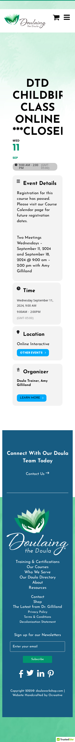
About (37, 583)
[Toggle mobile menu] (67, 17)
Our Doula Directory (38, 577)
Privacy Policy (37, 612)
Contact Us (35, 474)
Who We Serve (37, 572)
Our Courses (38, 567)
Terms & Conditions (37, 617)
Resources (37, 588)
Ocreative (55, 695)
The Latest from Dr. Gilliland (37, 607)
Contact (37, 597)
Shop (37, 602)
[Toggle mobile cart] (56, 17)
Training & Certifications (38, 562)
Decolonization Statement (38, 622)
